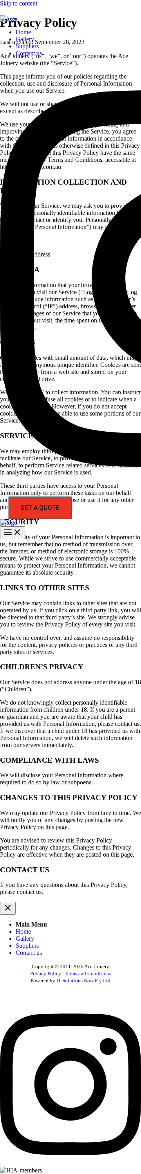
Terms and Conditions (87, 973)
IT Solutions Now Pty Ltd (83, 981)
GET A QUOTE (40, 507)
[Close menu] (8, 908)
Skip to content (18, 3)
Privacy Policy (45, 973)
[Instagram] (70, 1163)
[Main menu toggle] (12, 532)
